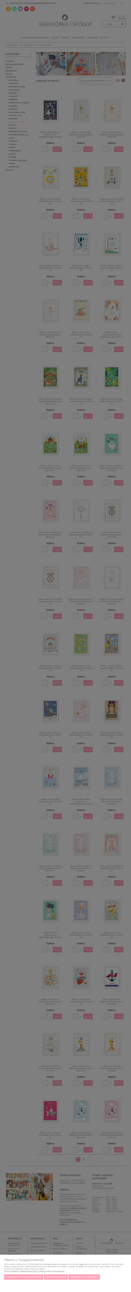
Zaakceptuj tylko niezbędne (23, 1277)
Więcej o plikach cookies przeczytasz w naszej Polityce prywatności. (34, 1271)
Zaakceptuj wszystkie (84, 1277)
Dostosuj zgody (56, 1277)
